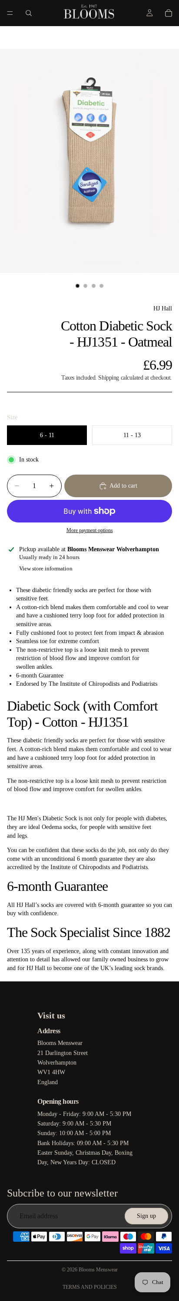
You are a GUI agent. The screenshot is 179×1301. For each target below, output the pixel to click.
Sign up (146, 1216)
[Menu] (10, 13)
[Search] (28, 13)
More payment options (89, 530)
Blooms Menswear (98, 1270)
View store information (46, 568)
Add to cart (123, 485)
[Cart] (168, 13)
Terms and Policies (90, 1287)
